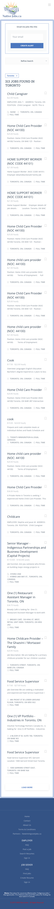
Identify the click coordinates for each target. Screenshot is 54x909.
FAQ (27, 845)
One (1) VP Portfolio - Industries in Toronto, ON (24, 718)
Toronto (10, 75)
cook (10, 419)
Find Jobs (27, 873)
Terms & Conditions (27, 829)
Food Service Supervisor (23, 681)
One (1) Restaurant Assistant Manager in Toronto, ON (21, 597)
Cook (10, 360)
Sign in (27, 858)
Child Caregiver (17, 94)
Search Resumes (27, 853)
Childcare (13, 517)
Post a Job (27, 849)
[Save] (45, 93)
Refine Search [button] (27, 61)
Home (27, 816)
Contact (27, 820)
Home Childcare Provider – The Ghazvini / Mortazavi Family (25, 642)
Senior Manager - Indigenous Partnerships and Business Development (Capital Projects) (26, 549)
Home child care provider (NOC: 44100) (24, 262)
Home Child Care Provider (24, 390)
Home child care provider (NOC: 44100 (24, 456)
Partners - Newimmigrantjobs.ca (27, 833)
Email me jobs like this (27, 27)
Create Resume (27, 878)
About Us (27, 825)
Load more (27, 787)
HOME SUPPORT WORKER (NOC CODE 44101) (24, 161)
